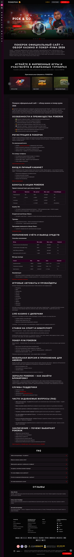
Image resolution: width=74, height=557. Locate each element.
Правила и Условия (32, 523)
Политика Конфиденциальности (32, 525)
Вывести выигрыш (23, 279)
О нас (14, 521)
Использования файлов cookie (32, 528)
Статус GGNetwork (17, 523)
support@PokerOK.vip (28, 393)
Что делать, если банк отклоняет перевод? (20, 468)
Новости (44, 521)
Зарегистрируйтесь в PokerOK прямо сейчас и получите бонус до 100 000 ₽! (28, 444)
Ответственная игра (32, 532)
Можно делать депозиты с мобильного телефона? (22, 464)
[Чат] (71, 550)
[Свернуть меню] (2, 2)
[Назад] (9, 83)
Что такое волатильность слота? (18, 481)
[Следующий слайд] (69, 22)
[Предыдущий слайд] (8, 22)
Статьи (43, 523)
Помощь (15, 525)
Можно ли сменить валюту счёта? (18, 459)
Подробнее (16, 27)
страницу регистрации (24, 145)
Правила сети (30, 530)
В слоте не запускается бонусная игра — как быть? (22, 477)
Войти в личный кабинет (17, 181)
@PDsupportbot (23, 391)
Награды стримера (17, 528)
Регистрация (55, 2)
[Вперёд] (68, 83)
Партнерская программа (18, 526)
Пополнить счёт (15, 279)
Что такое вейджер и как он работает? (19, 472)
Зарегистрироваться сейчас (18, 163)
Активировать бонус (16, 231)
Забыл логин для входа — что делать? (19, 455)
